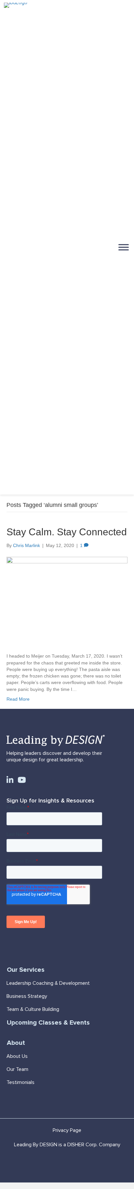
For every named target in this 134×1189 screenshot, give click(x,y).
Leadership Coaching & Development (48, 983)
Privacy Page (67, 1130)
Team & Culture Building (33, 1009)
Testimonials (20, 1082)
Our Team (17, 1069)
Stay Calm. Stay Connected (67, 531)
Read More (18, 699)
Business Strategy (27, 996)
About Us (17, 1056)
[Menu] (123, 247)
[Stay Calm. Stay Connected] (67, 600)
